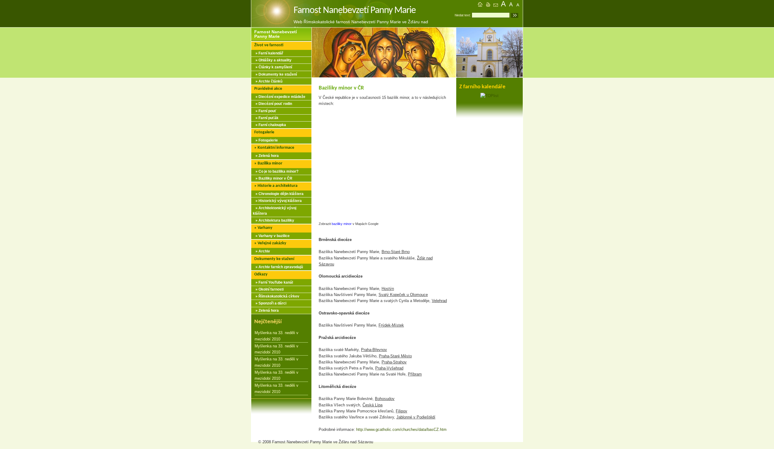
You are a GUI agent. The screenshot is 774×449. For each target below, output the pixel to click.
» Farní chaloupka (269, 125)
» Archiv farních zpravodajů (278, 267)
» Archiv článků (267, 81)
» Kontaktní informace (274, 147)
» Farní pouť (264, 111)
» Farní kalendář (268, 53)
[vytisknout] (488, 5)
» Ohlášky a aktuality (272, 60)
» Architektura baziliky (273, 220)
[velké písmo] (503, 5)
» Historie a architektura (276, 186)
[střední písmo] (511, 5)
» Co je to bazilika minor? (275, 171)
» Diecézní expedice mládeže (279, 97)
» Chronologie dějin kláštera (278, 194)
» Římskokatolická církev (276, 296)
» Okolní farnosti (268, 289)
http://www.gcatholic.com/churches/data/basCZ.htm (401, 429)
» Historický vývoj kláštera (277, 201)
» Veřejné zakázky (270, 243)
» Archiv (261, 251)
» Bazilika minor (268, 163)
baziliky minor (342, 224)
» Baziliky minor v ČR (272, 178)
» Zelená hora (266, 156)
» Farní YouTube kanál (273, 282)
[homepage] (480, 5)
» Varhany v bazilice (271, 236)
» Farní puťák (265, 118)
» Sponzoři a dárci (269, 303)
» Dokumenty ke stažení (275, 74)
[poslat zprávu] (496, 5)
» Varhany (263, 228)
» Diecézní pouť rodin (272, 104)
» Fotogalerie (265, 140)
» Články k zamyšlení (272, 67)
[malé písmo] (519, 5)
